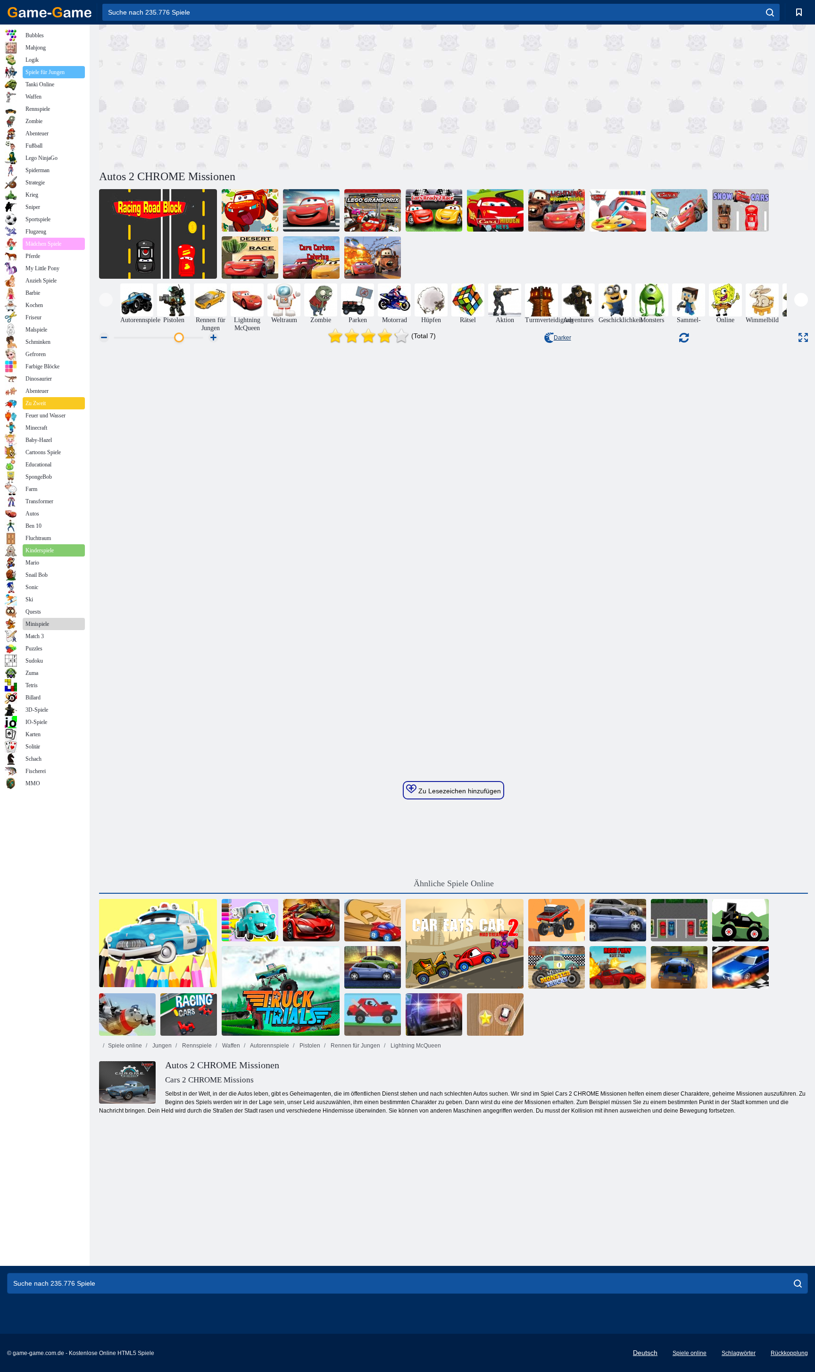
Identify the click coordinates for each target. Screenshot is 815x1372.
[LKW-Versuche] (281, 991)
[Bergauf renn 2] (372, 1014)
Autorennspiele (269, 1045)
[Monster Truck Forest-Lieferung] (740, 920)
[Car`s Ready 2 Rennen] (434, 210)
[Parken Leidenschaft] (679, 920)
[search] (770, 12)
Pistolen (309, 1045)
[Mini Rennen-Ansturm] (495, 1014)
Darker (562, 337)
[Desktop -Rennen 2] (372, 920)
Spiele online (125, 1045)
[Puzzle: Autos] (372, 257)
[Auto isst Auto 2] (465, 944)
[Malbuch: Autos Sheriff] (158, 944)
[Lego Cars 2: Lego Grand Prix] (372, 210)
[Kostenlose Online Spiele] (49, 12)
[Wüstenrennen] (250, 257)
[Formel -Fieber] (188, 1014)
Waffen (230, 1045)
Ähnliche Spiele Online (454, 883)
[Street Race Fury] (618, 920)
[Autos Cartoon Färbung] (311, 257)
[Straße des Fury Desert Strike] (618, 967)
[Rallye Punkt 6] (679, 967)
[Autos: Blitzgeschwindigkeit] (311, 210)
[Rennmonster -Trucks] (556, 967)
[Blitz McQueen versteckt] (556, 210)
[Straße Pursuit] (434, 1014)
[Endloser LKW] (556, 920)
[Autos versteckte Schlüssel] (495, 210)
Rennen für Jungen (354, 1045)
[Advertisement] (276, 96)
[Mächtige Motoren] (372, 967)
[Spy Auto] (311, 920)
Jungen (161, 1045)
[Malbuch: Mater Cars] (250, 920)
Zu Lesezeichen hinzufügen (458, 791)
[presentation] (106, 300)
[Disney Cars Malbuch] (618, 210)
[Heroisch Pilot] (127, 1014)
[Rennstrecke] (158, 234)
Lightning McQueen (415, 1045)
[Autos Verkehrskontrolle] (250, 210)
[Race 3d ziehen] (740, 967)
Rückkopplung (789, 1353)
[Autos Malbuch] (679, 210)
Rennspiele (196, 1045)
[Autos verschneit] (740, 210)
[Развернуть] (803, 337)
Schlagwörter (739, 1353)
